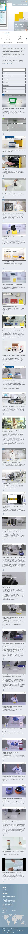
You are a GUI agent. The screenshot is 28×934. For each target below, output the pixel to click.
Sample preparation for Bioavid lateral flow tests (13, 851)
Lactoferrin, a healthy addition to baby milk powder (13, 355)
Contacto (4, 889)
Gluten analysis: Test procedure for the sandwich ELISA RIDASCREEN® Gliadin (13, 644)
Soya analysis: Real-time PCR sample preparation (13, 776)
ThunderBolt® (5, 169)
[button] (26, 39)
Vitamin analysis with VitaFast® (9, 306)
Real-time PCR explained (8, 262)
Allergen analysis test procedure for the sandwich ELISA (13, 821)
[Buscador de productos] (7, 2)
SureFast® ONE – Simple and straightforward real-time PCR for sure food (13, 150)
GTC (3, 932)
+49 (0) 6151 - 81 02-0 (8, 903)
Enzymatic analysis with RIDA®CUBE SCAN (12, 284)
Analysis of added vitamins (8, 329)
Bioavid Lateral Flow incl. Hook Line (10, 132)
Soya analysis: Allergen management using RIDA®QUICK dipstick (12, 706)
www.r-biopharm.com (8, 905)
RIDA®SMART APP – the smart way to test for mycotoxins (12, 506)
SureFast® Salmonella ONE (8, 380)
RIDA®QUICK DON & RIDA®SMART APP (11, 462)
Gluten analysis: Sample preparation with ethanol (13, 557)
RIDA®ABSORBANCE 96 (7, 192)
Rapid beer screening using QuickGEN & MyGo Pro (13, 406)
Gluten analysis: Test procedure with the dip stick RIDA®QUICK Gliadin (13, 617)
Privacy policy (11, 930)
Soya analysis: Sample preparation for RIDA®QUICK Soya (13, 729)
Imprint (4, 930)
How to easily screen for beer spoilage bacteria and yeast (13, 108)
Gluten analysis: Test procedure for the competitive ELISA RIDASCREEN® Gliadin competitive (13, 675)
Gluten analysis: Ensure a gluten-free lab (11, 530)
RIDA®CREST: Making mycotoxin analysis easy (12, 483)
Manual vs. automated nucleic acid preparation (12, 213)
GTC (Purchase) (20, 930)
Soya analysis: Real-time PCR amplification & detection (12, 799)
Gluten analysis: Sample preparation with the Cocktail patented (12, 586)
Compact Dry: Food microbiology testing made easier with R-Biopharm (12, 430)
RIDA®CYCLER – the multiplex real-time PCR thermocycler (12, 237)
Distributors (4, 891)
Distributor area (10, 932)
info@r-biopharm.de (8, 904)
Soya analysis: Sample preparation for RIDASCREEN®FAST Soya (10, 753)
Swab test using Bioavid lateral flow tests (11, 872)
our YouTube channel (8, 63)
